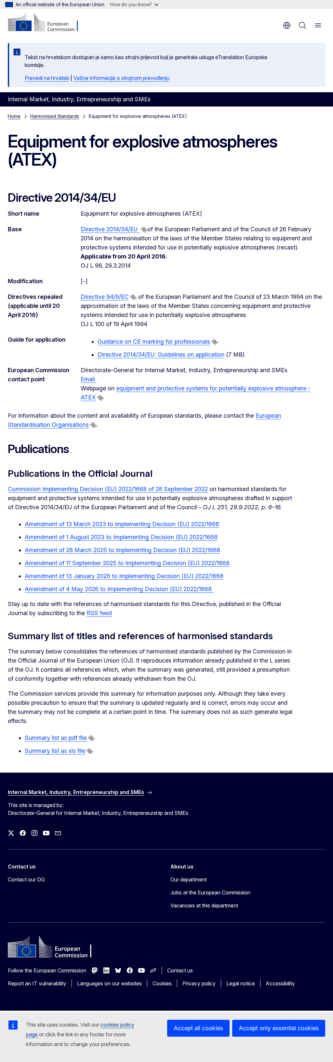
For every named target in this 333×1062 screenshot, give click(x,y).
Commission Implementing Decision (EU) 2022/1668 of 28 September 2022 (108, 489)
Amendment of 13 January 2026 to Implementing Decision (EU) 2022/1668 (124, 576)
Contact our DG (26, 879)
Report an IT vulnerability (37, 983)
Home (14, 116)
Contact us (180, 970)
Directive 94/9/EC (105, 296)
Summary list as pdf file (56, 737)
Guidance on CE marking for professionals (154, 341)
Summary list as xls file (55, 750)
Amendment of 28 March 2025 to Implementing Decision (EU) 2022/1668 (122, 550)
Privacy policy (199, 983)
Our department (188, 879)
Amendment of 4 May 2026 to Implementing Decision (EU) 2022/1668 (119, 589)
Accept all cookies (198, 1028)
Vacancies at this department (204, 905)
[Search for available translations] (144, 229)
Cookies (162, 983)
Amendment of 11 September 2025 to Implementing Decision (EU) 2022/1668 (127, 563)
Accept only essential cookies (279, 1028)
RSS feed (99, 613)
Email (89, 379)
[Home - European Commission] (47, 22)
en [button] (287, 25)
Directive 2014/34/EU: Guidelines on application (161, 354)
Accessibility (280, 983)
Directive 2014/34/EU (110, 229)
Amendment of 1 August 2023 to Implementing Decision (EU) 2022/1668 (121, 537)
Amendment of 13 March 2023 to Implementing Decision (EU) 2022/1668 (122, 524)
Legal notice (240, 983)
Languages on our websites (109, 983)
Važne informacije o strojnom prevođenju (121, 78)
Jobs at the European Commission (210, 892)
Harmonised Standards (54, 116)
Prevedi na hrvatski (47, 78)
